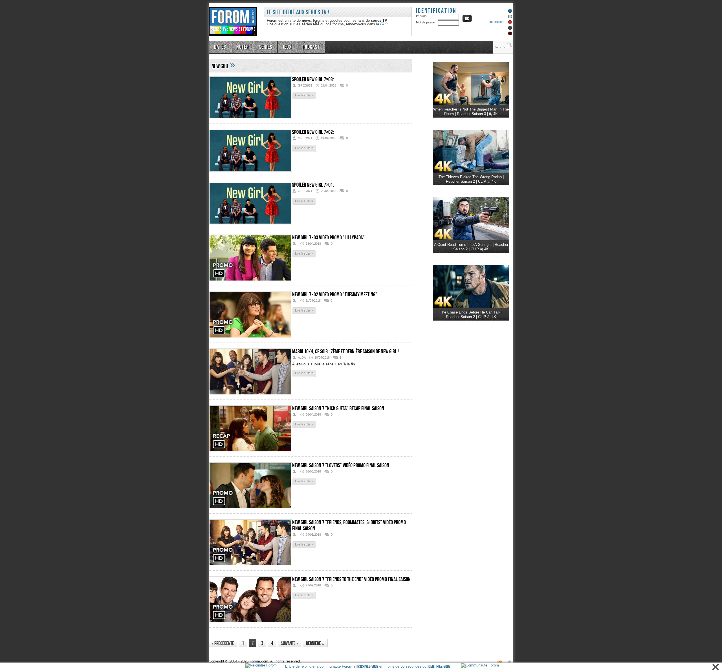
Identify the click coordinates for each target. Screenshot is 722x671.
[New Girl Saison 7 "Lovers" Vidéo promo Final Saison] (250, 487)
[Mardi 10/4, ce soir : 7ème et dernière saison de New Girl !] (250, 373)
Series (261, 46)
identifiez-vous (439, 666)
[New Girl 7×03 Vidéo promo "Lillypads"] (250, 259)
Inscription (496, 21)
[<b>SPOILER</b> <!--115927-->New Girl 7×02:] (250, 151)
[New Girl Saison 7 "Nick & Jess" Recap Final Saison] (250, 430)
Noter (240, 46)
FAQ (384, 24)
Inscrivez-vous (367, 666)
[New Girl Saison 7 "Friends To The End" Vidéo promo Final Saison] (250, 601)
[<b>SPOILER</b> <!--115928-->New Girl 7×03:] (250, 99)
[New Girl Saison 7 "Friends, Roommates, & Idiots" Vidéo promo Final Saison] (250, 544)
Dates (219, 46)
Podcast (303, 46)
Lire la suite (304, 95)
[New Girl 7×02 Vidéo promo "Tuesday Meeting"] (250, 316)
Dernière (315, 643)
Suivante (289, 643)
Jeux (282, 46)
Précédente (223, 643)
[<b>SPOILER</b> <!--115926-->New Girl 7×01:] (250, 204)
